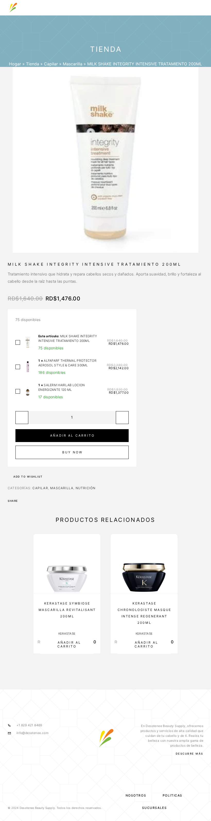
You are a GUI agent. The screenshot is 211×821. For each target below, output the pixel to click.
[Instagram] (95, 759)
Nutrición (86, 488)
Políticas (172, 795)
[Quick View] (93, 573)
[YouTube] (105, 759)
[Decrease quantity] (21, 417)
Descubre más (189, 753)
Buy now (72, 452)
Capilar (51, 63)
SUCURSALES (154, 808)
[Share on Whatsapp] (30, 501)
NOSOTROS (136, 795)
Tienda (32, 63)
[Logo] (13, 8)
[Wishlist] (93, 585)
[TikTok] (126, 759)
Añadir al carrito (72, 435)
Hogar (15, 63)
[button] (67, 644)
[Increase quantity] (122, 417)
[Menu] (198, 7)
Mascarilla (72, 63)
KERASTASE (67, 633)
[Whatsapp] (116, 759)
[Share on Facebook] (23, 501)
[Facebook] (84, 759)
